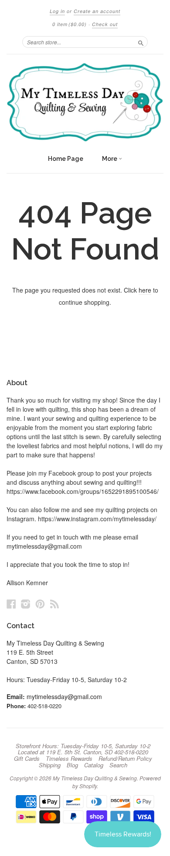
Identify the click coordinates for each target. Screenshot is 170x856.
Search (118, 765)
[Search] (140, 41)
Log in (57, 11)
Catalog (93, 765)
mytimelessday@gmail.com (64, 696)
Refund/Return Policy (125, 759)
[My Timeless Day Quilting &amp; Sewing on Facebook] (11, 604)
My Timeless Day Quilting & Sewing (95, 778)
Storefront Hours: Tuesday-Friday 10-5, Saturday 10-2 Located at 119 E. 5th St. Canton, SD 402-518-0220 (83, 749)
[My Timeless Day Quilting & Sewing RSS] (54, 604)
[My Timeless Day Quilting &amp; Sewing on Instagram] (26, 604)
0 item (69, 24)
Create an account (97, 11)
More (110, 158)
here (145, 290)
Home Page (65, 158)
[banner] (85, 102)
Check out (105, 24)
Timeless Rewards (69, 759)
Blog (72, 765)
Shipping (50, 765)
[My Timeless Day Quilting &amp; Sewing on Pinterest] (40, 604)
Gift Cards (27, 759)
